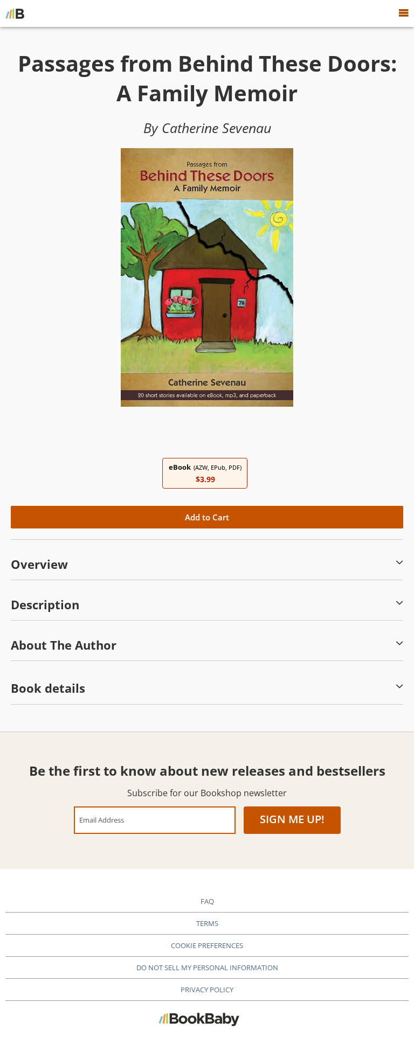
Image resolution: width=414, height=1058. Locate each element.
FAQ (207, 901)
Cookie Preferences (207, 945)
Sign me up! (292, 819)
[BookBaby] (14, 13)
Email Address (101, 819)
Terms (207, 923)
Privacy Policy (207, 989)
